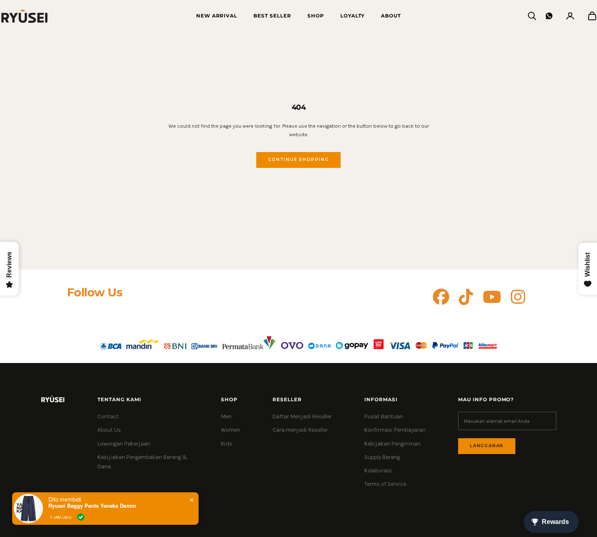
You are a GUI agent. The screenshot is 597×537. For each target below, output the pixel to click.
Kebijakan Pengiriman (392, 443)
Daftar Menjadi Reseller (302, 416)
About (391, 16)
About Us (109, 429)
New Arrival (217, 16)
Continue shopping (298, 159)
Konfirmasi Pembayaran (395, 429)
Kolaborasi (378, 470)
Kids (226, 443)
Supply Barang (382, 457)
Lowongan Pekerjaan (123, 443)
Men (226, 416)
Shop (315, 16)
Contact (108, 416)
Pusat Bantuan (383, 416)
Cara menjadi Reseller (300, 429)
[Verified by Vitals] (80, 517)
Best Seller (272, 16)
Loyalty (352, 16)
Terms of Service (385, 483)
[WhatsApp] (549, 16)
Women (230, 429)
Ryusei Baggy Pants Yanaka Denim (92, 505)
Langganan (487, 445)
